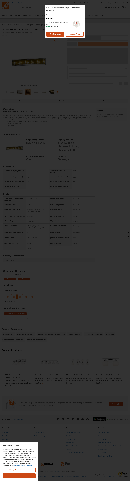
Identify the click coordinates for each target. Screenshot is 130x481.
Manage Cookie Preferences (19, 470)
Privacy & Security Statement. (23, 466)
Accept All (19, 476)
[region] (19, 461)
